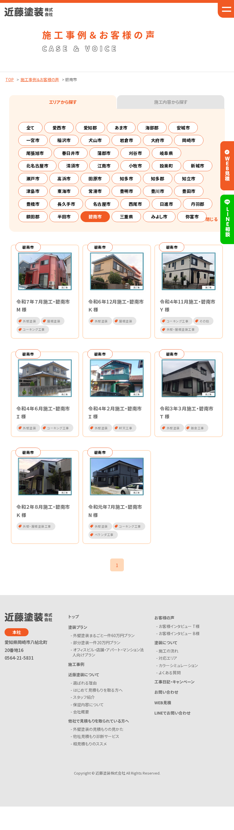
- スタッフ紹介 (83, 697)
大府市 (157, 140)
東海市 (64, 191)
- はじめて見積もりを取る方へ (97, 690)
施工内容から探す (170, 102)
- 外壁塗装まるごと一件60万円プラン (103, 635)
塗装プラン (77, 627)
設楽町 (166, 165)
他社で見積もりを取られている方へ (98, 721)
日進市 (166, 204)
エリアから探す (62, 102)
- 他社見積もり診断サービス (95, 736)
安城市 (183, 127)
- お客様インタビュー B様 (178, 633)
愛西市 (59, 127)
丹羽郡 (197, 204)
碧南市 (95, 216)
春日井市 (71, 153)
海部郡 (152, 127)
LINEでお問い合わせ (172, 713)
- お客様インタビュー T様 (178, 626)
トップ (73, 616)
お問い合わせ (166, 692)
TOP (9, 79)
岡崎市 (188, 140)
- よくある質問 (169, 672)
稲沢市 (64, 140)
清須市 (73, 165)
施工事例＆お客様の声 (40, 79)
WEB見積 (162, 702)
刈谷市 (135, 153)
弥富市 (192, 216)
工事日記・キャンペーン (174, 682)
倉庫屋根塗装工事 (83, 272)
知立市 (188, 178)
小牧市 (135, 165)
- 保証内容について (88, 704)
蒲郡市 (104, 153)
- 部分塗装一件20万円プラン (96, 642)
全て (30, 127)
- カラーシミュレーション (178, 665)
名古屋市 (102, 204)
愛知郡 (90, 127)
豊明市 (126, 191)
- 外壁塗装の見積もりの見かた (97, 729)
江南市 (104, 165)
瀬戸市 (33, 178)
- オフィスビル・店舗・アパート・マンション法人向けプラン (108, 652)
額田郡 (33, 216)
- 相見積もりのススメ (89, 743)
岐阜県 (166, 153)
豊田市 (188, 191)
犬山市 (95, 140)
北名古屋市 (37, 165)
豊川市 (157, 191)
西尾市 (135, 204)
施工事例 (76, 664)
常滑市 (95, 191)
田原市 (95, 178)
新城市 (197, 165)
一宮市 (33, 140)
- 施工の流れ (168, 650)
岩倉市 (126, 140)
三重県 (126, 216)
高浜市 (64, 178)
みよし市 (159, 216)
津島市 (33, 191)
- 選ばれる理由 (84, 682)
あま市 (121, 127)
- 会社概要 (80, 711)
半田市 (64, 216)
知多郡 (157, 178)
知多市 (126, 178)
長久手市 (66, 204)
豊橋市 (33, 204)
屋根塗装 (83, 247)
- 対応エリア (167, 658)
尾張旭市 (35, 153)
